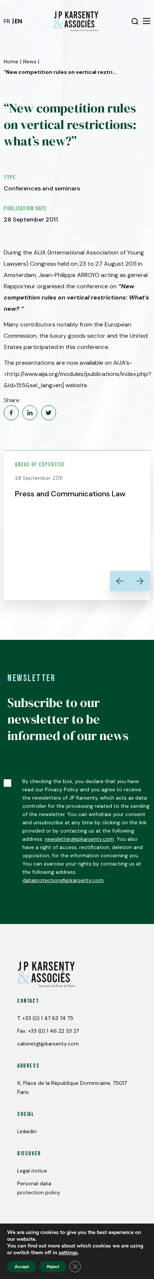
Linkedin (27, 1131)
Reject (53, 1267)
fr (7, 21)
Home (11, 61)
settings (68, 1252)
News (29, 61)
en (18, 21)
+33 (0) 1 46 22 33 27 (53, 1030)
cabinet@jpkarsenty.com (48, 1043)
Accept (22, 1267)
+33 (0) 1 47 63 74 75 (47, 1018)
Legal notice (32, 1170)
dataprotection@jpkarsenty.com (63, 880)
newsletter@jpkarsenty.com (79, 839)
